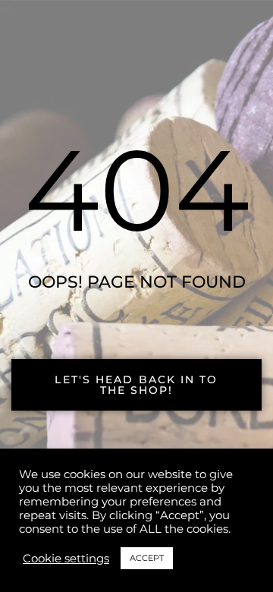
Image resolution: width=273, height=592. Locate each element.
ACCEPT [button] (147, 558)
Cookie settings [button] (66, 558)
